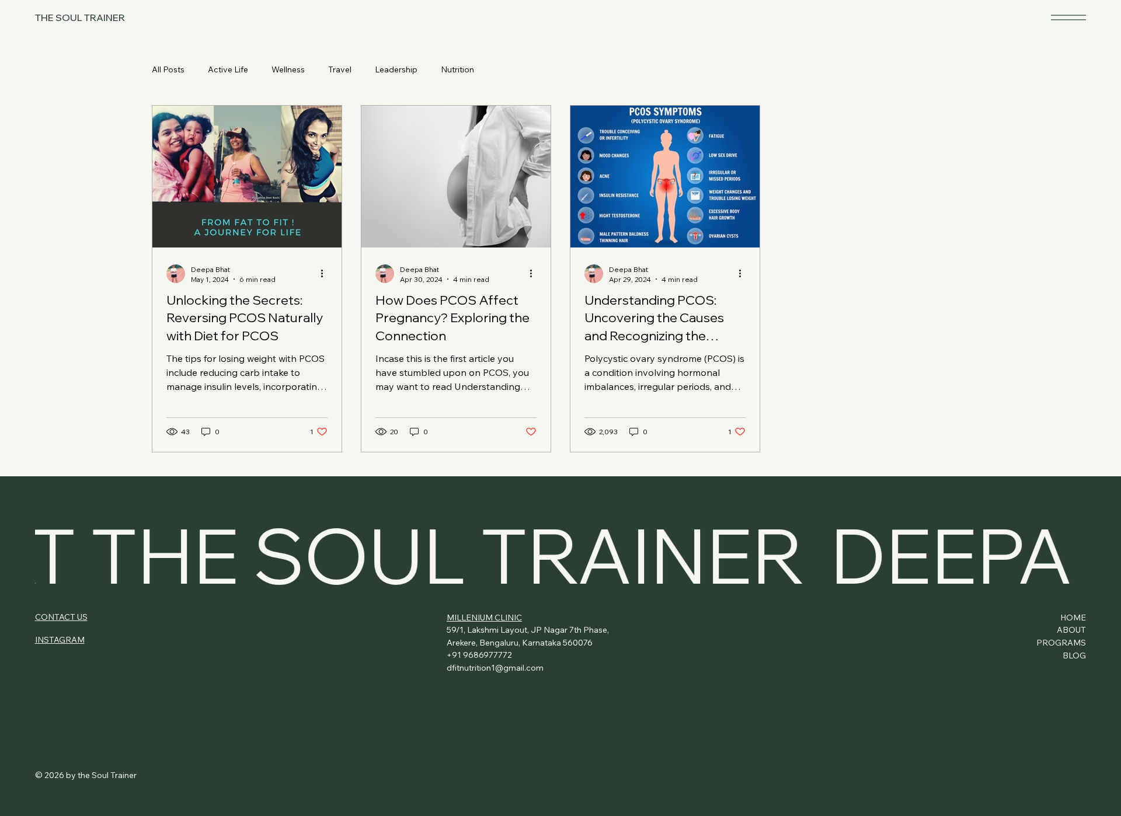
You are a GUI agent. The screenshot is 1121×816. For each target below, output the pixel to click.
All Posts (168, 69)
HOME (1073, 617)
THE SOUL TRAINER (80, 17)
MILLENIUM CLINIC (484, 617)
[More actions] (326, 274)
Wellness (288, 69)
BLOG (1074, 655)
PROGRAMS (1061, 642)
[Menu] (1068, 17)
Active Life (228, 69)
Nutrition (457, 69)
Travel (339, 69)
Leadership (396, 69)
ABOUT (1071, 630)
